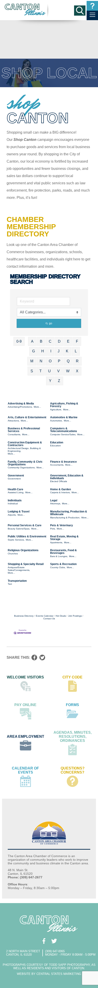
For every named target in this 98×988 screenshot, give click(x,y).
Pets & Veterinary (61, 525)
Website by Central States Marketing (49, 974)
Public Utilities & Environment (27, 536)
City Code (72, 677)
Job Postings (75, 616)
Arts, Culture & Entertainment (27, 417)
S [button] (32, 371)
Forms (72, 705)
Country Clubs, (58, 567)
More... (37, 407)
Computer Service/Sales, (63, 434)
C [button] (50, 341)
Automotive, (56, 420)
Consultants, (14, 434)
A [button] (32, 341)
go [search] (50, 323)
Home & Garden (60, 489)
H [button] (42, 351)
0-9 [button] (19, 341)
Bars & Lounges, (59, 556)
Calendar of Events (25, 770)
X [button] (77, 371)
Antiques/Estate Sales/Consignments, (19, 568)
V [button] (58, 371)
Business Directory (24, 616)
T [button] (40, 371)
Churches (13, 553)
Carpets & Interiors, (60, 492)
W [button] (68, 371)
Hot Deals (61, 616)
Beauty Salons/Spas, (19, 528)
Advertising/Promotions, (20, 407)
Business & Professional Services (24, 430)
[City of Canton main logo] (25, 9)
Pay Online (25, 705)
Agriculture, (56, 409)
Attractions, (14, 420)
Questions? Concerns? (73, 770)
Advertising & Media (21, 403)
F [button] (77, 341)
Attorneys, (55, 503)
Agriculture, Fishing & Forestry (64, 405)
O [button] (50, 361)
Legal (53, 500)
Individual (13, 503)
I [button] (50, 351)
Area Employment (25, 736)
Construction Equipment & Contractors (25, 444)
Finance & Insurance (63, 461)
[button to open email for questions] (92, 6)
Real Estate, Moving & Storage (64, 538)
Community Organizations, (21, 467)
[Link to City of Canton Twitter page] (54, 941)
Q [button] (68, 361)
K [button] (67, 351)
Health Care (15, 489)
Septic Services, (16, 539)
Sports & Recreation (63, 564)
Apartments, (56, 542)
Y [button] (50, 381)
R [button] (77, 361)
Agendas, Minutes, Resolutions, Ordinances (73, 737)
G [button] (33, 351)
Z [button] (59, 381)
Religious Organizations (23, 550)
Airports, (12, 515)
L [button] (76, 351)
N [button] (41, 361)
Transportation (17, 580)
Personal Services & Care (24, 525)
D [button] (59, 341)
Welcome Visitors (25, 677)
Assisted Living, (16, 492)
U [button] (49, 371)
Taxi (10, 584)
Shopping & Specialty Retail (26, 564)
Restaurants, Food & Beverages (63, 551)
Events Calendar (44, 616)
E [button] (68, 341)
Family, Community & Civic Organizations (25, 463)
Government (16, 475)
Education (56, 442)
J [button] (58, 351)
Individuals (15, 500)
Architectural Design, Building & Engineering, (24, 449)
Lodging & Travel (18, 511)
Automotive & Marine (63, 417)
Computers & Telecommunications (63, 430)
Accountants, (57, 465)
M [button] (31, 361)
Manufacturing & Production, (65, 517)
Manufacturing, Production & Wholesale (68, 513)
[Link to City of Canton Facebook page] (44, 941)
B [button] (41, 341)
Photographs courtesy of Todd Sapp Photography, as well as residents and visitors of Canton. (49, 966)
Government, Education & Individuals (66, 477)
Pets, (53, 528)
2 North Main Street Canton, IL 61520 (23, 953)
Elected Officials (58, 481)
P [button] (59, 361)
